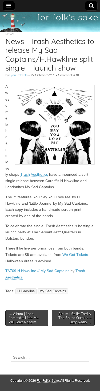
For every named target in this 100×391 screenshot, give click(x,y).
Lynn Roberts (18, 75)
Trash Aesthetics (34, 174)
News (9, 34)
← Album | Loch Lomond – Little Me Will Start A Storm (23, 318)
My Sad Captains (52, 291)
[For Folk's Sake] (50, 22)
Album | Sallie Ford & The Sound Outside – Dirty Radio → (74, 318)
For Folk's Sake (48, 381)
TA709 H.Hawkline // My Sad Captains (37, 271)
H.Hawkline (26, 291)
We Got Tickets (75, 254)
